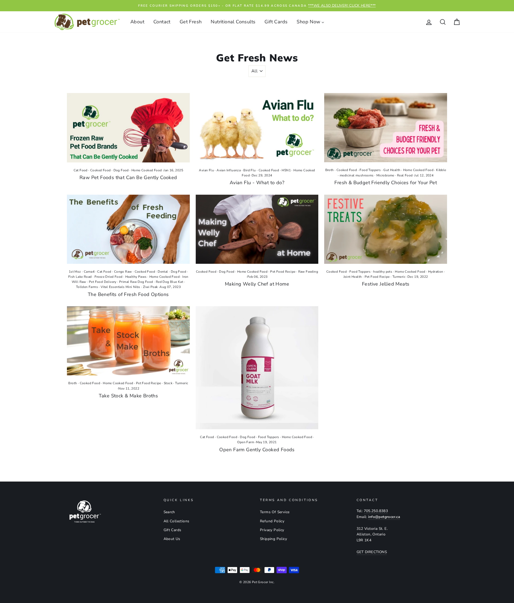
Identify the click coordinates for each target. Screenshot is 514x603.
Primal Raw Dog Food (136, 282)
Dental (163, 271)
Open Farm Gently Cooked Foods (257, 449)
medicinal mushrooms (357, 175)
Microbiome (385, 175)
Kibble (441, 170)
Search (169, 512)
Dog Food (121, 170)
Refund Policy (272, 521)
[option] (257, 6)
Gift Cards (173, 529)
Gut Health (391, 170)
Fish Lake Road (80, 277)
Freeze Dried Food (109, 277)
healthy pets (382, 271)
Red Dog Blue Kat (169, 282)
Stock (168, 383)
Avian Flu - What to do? (257, 182)
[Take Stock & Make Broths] (128, 340)
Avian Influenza (229, 170)
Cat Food (81, 170)
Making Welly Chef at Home (257, 284)
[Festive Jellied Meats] (385, 229)
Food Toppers (370, 170)
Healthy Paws (136, 277)
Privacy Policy (272, 529)
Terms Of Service (274, 512)
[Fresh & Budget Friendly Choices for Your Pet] (385, 127)
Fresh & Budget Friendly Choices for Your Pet (385, 182)
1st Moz (75, 271)
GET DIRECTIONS (372, 551)
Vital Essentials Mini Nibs (120, 287)
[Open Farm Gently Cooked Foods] (257, 367)
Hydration (435, 271)
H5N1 (286, 170)
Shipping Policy (273, 538)
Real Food (405, 175)
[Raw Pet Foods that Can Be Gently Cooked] (128, 127)
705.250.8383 (376, 510)
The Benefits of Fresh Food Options (128, 294)
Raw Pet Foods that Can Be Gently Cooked (128, 177)
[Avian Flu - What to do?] (257, 127)
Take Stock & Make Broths (128, 396)
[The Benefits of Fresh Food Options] (128, 229)
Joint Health (352, 277)
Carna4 (89, 271)
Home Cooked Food (146, 170)
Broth (329, 170)
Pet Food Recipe (282, 271)
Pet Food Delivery (102, 282)
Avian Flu (206, 170)
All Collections (177, 521)
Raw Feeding (308, 271)
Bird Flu (249, 170)
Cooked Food (100, 170)
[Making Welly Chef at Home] (257, 229)
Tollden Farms (87, 287)
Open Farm (245, 442)
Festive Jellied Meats (385, 284)
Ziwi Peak (150, 287)
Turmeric (399, 277)
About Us (172, 538)
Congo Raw (123, 271)
